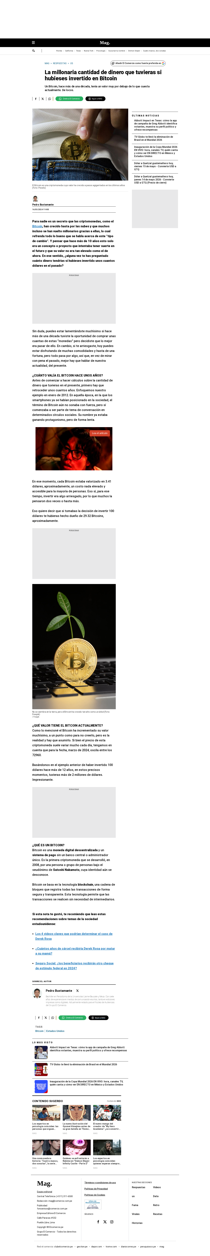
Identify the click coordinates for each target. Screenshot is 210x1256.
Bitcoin (39, 1031)
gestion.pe (82, 1246)
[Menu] (35, 43)
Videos (157, 1187)
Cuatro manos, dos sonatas (154, 51)
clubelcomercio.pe (63, 1246)
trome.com (111, 1246)
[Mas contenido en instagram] (111, 1221)
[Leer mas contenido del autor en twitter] (77, 990)
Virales (136, 1214)
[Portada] (44, 1188)
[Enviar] (33, 51)
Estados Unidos (55, 1031)
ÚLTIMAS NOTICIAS (145, 115)
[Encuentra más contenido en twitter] (42, 99)
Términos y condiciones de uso (100, 1182)
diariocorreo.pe (129, 1246)
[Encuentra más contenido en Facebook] (35, 99)
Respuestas (138, 1187)
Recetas (157, 1214)
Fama (135, 1205)
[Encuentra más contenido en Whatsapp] (49, 99)
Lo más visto (42, 1042)
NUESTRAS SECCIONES (142, 1182)
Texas (78, 51)
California (69, 51)
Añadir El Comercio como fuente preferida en (138, 63)
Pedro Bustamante (43, 204)
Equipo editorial (44, 1191)
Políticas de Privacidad (96, 1189)
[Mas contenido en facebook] (98, 1221)
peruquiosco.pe (148, 1246)
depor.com (96, 1246)
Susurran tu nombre (116, 51)
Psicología (100, 51)
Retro (156, 1205)
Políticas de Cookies (94, 1195)
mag (162, 1246)
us (133, 1196)
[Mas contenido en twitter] (105, 1221)
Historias (137, 1223)
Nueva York (88, 51)
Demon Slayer (134, 51)
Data (155, 1196)
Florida (59, 51)
